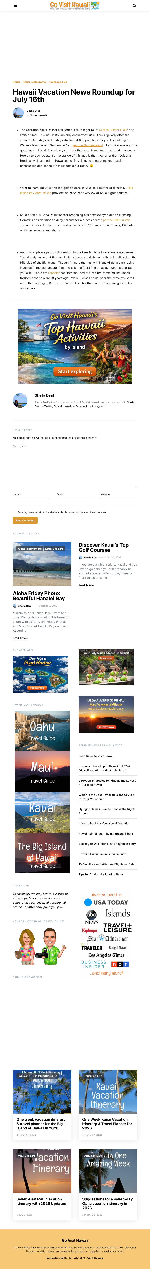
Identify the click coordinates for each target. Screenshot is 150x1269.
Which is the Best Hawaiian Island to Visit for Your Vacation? (106, 797)
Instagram (98, 406)
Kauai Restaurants (34, 81)
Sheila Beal (33, 110)
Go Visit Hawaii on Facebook (71, 406)
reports (53, 273)
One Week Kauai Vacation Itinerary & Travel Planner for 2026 (107, 1123)
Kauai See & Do (58, 81)
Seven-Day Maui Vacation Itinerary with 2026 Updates (41, 1201)
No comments (38, 115)
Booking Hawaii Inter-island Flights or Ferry (107, 844)
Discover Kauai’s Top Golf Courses (104, 547)
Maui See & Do (26, 1155)
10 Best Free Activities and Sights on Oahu (107, 864)
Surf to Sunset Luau (113, 130)
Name (17, 494)
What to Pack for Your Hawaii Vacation (104, 823)
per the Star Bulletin (116, 220)
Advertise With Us (59, 1258)
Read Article (20, 637)
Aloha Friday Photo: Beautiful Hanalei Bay (39, 596)
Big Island (24, 1075)
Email (61, 494)
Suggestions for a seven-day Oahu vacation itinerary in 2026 (107, 1203)
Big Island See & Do (45, 1075)
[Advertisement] (75, 45)
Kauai (16, 81)
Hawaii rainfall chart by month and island (106, 833)
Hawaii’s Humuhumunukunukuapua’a (103, 854)
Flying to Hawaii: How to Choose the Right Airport (106, 811)
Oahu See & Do (93, 1155)
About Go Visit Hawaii (88, 1258)
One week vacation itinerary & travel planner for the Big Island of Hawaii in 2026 (40, 1123)
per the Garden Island (88, 145)
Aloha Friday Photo (30, 548)
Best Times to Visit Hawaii (96, 756)
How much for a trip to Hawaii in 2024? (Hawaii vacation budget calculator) (104, 768)
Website (105, 494)
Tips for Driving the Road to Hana (101, 874)
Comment (19, 446)
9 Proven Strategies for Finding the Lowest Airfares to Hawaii (107, 782)
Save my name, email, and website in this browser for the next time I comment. (63, 512)
